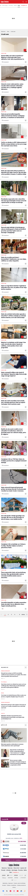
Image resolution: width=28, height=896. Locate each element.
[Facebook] (3, 891)
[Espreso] (16, 875)
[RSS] (24, 891)
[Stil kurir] (25, 875)
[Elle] (21, 875)
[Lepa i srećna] (4, 2)
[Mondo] (9, 875)
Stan (8, 31)
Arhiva (23, 614)
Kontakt (4, 885)
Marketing (5, 883)
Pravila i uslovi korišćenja (19, 883)
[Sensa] (16, 878)
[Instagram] (14, 891)
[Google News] (21, 891)
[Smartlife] (10, 878)
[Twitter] (6, 891)
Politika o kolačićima (11, 885)
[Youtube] (17, 891)
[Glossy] (4, 878)
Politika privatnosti (21, 885)
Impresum (10, 883)
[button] (5, 62)
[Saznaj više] (25, 725)
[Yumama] (23, 878)
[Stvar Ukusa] (14, 880)
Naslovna (3, 31)
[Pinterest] (10, 891)
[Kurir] (3, 875)
